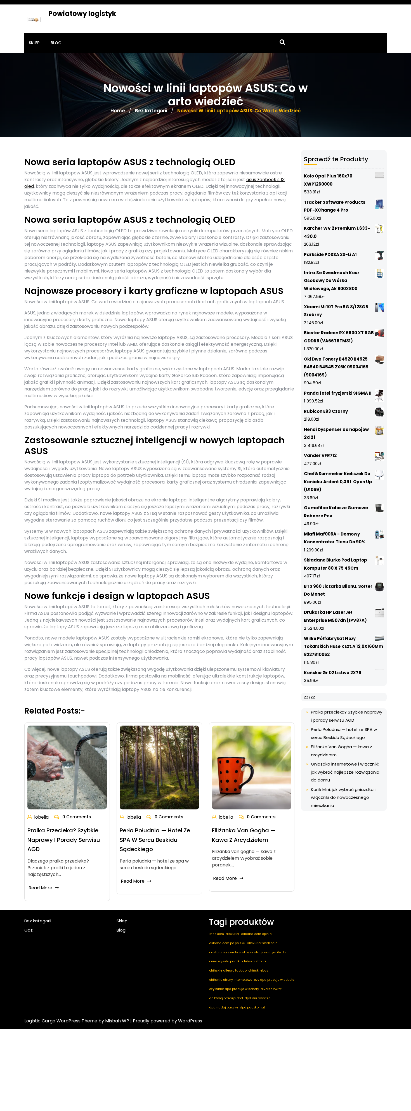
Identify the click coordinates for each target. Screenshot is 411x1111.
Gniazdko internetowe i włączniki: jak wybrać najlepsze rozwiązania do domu (345, 772)
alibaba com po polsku (227, 943)
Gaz (28, 930)
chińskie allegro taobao (228, 970)
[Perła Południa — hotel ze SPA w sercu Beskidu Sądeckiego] (159, 767)
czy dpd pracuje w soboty (274, 979)
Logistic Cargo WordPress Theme (60, 1021)
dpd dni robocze (257, 998)
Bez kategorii (151, 110)
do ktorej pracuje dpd (226, 998)
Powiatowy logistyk (82, 13)
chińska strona (254, 961)
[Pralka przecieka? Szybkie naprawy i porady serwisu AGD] (67, 767)
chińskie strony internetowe (230, 979)
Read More (40, 888)
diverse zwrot (271, 989)
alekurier (232, 934)
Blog (56, 43)
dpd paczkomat (252, 1007)
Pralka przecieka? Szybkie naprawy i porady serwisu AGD (63, 839)
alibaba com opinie (256, 934)
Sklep (34, 43)
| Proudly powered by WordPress (166, 1021)
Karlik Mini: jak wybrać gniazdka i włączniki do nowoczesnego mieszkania (343, 797)
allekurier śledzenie (262, 943)
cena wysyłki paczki (224, 961)
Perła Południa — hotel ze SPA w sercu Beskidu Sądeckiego (155, 839)
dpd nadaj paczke (223, 1007)
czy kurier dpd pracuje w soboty (234, 989)
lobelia (41, 817)
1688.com (216, 934)
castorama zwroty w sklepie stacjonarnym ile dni (248, 952)
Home (117, 110)
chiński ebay (258, 970)
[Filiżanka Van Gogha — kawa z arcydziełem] (251, 767)
